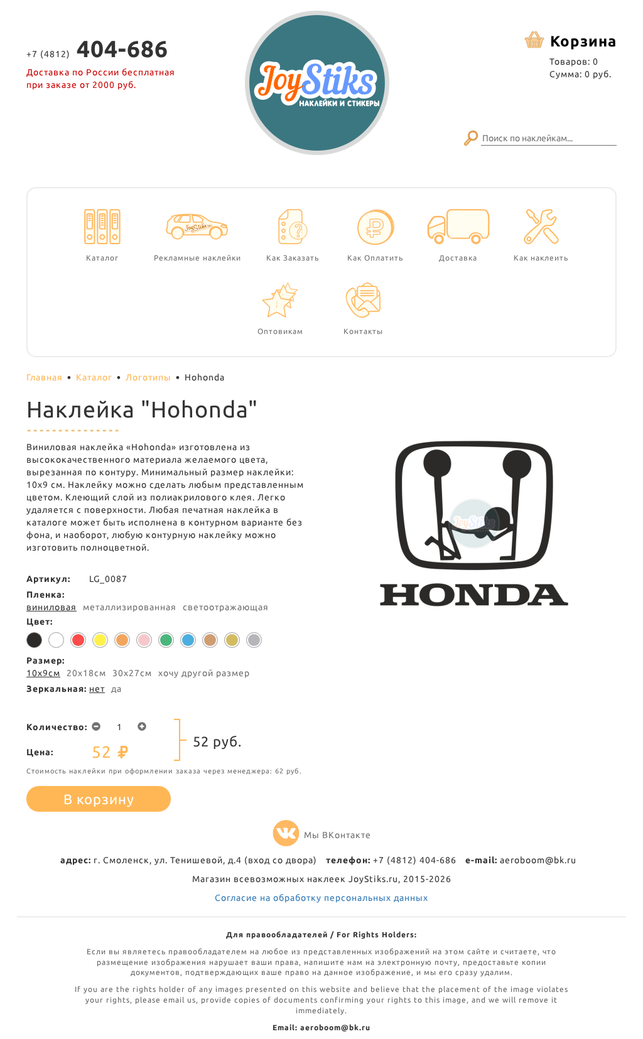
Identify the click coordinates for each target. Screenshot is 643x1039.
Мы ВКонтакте (337, 835)
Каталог (94, 377)
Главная (44, 377)
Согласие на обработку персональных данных (321, 898)
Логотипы (148, 377)
